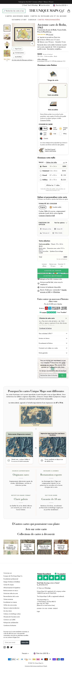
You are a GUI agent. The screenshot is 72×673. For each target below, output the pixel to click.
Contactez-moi (8, 573)
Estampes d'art (19, 19)
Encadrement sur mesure (10, 602)
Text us (41, 588)
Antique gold (65, 128)
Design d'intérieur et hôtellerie (12, 581)
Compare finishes (45, 120)
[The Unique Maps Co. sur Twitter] (11, 647)
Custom (46, 138)
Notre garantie (43, 353)
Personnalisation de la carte (11, 596)
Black (45, 128)
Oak (54, 133)
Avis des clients (8, 611)
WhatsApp (56, 292)
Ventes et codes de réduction (11, 608)
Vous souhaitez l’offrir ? (45, 333)
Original (42, 207)
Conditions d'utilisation (10, 625)
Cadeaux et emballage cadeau (12, 613)
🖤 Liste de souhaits (44, 5)
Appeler (64, 290)
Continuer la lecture (45, 328)
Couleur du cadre (46, 124)
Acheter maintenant (53, 275)
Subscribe (25, 642)
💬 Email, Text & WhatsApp (30, 5)
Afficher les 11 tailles (53, 185)
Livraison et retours (44, 338)
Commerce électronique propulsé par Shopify (36, 666)
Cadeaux (32, 19)
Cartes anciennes (8, 599)
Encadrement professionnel (11, 579)
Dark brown (55, 128)
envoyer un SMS (45, 292)
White (64, 133)
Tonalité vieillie (57, 207)
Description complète (53, 49)
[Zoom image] (32, 43)
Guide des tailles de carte (11, 593)
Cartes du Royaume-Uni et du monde (49, 16)
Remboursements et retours (11, 590)
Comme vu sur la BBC (10, 619)
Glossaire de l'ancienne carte (12, 616)
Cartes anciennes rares (17, 16)
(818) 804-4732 (43, 584)
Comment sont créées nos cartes (48, 348)
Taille (53, 162)
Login (38, 611)
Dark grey (45, 133)
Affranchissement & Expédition (12, 587)
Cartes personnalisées (49, 19)
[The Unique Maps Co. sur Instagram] (5, 647)
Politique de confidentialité (11, 622)
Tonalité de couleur (48, 203)
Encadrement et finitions (46, 343)
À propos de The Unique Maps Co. (13, 576)
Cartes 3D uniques (9, 584)
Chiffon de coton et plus (10, 605)
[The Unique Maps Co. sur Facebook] (8, 647)
